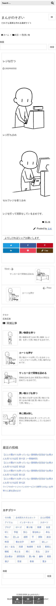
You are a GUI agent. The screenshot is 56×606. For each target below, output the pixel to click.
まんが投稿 (45, 517)
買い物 (27, 35)
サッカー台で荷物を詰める (33, 373)
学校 (16, 532)
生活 (17, 35)
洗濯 (21, 547)
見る (38, 551)
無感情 (30, 547)
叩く (7, 532)
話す (47, 551)
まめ (50, 228)
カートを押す (26, 353)
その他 (8, 517)
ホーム (6, 35)
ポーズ (19, 527)
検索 (2, 42)
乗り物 (29, 527)
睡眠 (7, 551)
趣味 (41, 556)
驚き (45, 561)
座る (48, 532)
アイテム (9, 522)
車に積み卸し (26, 413)
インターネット (27, 522)
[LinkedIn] (11, 250)
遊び (7, 561)
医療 (39, 527)
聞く (28, 551)
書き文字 (20, 542)
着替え (48, 547)
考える (17, 551)
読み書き (9, 556)
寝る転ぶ (36, 532)
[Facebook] (28, 245)
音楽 (19, 561)
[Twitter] (11, 245)
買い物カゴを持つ (28, 393)
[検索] (52, 3)
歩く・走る (10, 547)
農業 (49, 556)
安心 (25, 532)
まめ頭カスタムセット (26, 517)
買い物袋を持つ (27, 332)
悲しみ (16, 537)
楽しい (45, 542)
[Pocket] (28, 250)
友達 (48, 527)
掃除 (40, 537)
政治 (49, 537)
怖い (7, 537)
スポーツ (44, 522)
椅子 (33, 542)
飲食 (32, 561)
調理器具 (21, 556)
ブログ (8, 527)
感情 (26, 537)
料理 (7, 542)
